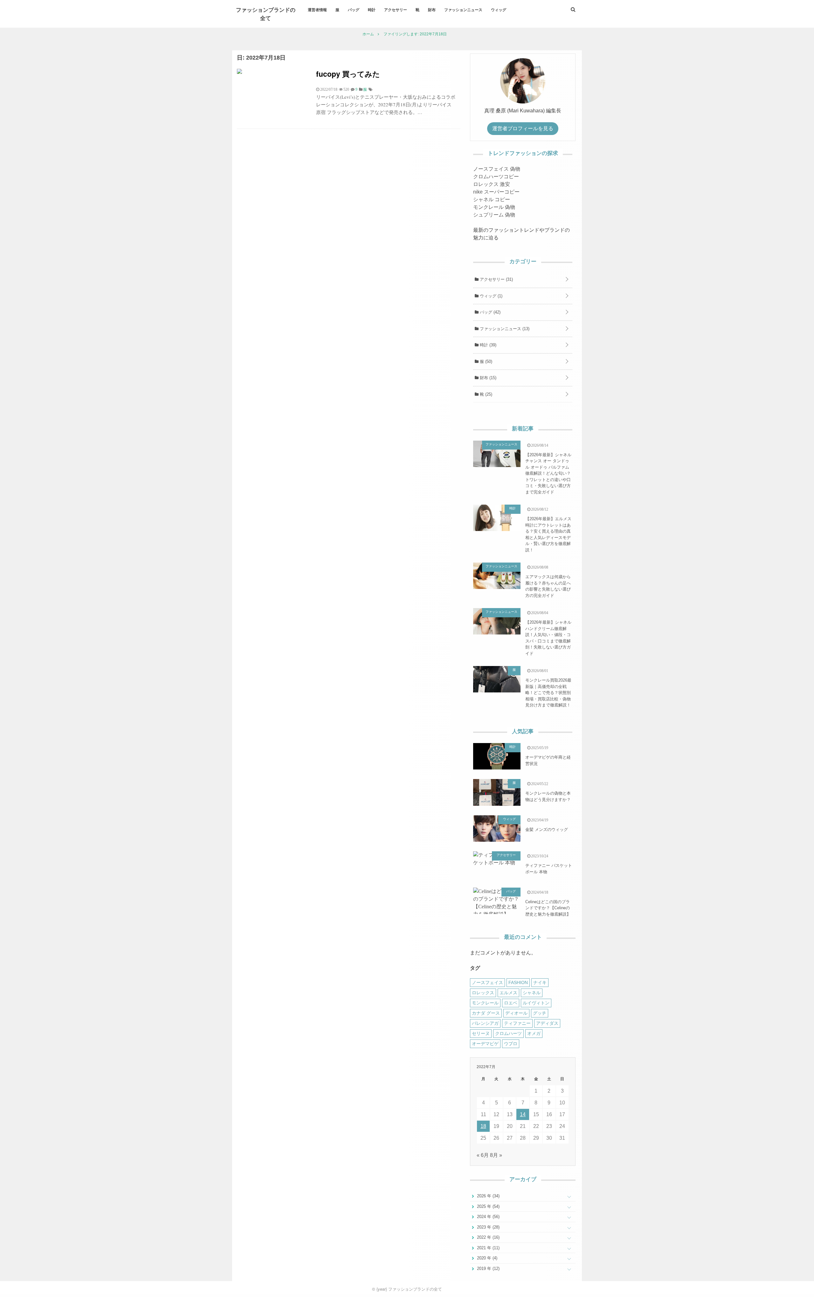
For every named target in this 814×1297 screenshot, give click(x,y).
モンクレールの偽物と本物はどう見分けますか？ (548, 796)
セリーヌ (481, 1033)
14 (523, 1114)
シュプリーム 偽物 (494, 214)
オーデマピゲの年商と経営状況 (548, 760)
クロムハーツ (508, 1033)
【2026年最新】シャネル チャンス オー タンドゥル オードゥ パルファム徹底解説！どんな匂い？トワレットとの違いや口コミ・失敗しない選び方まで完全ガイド (548, 473)
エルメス (508, 992)
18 (483, 1126)
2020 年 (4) (486, 1258)
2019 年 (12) (488, 1268)
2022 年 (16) (488, 1237)
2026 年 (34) (488, 1196)
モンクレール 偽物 (494, 207)
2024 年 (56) (488, 1216)
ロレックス (483, 992)
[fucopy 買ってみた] (239, 72)
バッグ (353, 9)
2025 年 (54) (488, 1206)
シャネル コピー (491, 199)
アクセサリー (395, 9)
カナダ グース (486, 1013)
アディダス (547, 1023)
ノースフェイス (487, 982)
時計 (372, 9)
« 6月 (483, 1155)
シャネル (532, 992)
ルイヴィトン (536, 1002)
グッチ (539, 1013)
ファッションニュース (463, 9)
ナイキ (540, 982)
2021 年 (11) (488, 1247)
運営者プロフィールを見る (522, 128)
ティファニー (517, 1023)
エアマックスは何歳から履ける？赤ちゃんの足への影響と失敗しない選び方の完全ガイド (548, 586)
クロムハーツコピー (496, 176)
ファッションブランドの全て (265, 14)
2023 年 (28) (488, 1227)
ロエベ (510, 1002)
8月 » (496, 1155)
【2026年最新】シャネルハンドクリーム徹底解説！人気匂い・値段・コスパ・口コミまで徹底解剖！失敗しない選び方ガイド (548, 638)
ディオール (516, 1013)
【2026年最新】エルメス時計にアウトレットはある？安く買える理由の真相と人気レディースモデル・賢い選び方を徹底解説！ (548, 534)
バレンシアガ (485, 1023)
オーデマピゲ (485, 1043)
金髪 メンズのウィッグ (546, 829)
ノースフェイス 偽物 (496, 169)
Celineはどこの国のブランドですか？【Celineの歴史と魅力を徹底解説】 (548, 908)
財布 (432, 9)
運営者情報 (317, 9)
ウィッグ (498, 9)
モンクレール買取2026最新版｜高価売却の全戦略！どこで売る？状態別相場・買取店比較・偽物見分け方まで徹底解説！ (548, 692)
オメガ (534, 1033)
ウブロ (510, 1043)
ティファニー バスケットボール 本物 (548, 868)
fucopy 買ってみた (348, 73)
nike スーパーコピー (496, 192)
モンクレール (485, 1002)
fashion (518, 982)
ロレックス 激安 (491, 184)
